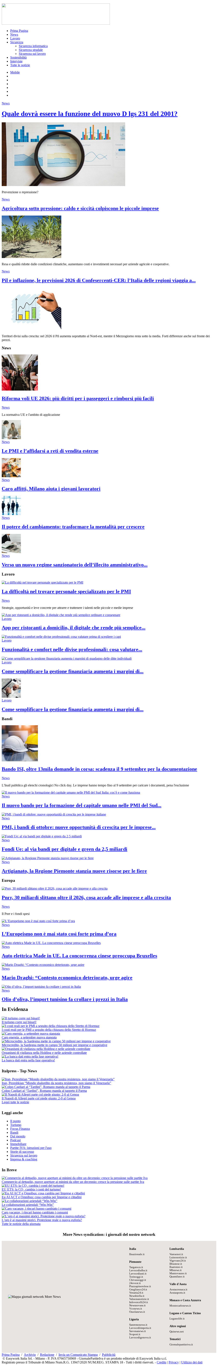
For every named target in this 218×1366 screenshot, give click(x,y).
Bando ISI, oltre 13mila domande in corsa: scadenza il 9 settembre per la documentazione (99, 769)
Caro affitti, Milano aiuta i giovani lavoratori (51, 488)
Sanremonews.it (138, 1324)
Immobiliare (18, 1144)
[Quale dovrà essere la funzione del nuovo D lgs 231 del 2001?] (63, 185)
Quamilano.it (177, 1276)
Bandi (14, 1132)
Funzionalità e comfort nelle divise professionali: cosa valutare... (72, 649)
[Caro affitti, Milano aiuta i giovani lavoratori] (11, 476)
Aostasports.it (177, 1292)
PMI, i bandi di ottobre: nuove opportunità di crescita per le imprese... (79, 827)
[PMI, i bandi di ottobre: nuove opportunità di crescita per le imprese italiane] (54, 814)
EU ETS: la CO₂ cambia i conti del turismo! (31, 1189)
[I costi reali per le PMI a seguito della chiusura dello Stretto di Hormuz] (50, 1026)
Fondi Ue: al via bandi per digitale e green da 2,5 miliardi (64, 849)
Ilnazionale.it (137, 1254)
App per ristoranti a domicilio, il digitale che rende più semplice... (73, 627)
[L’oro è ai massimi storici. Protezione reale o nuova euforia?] (43, 1216)
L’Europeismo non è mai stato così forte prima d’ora (59, 934)
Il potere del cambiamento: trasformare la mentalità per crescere (73, 526)
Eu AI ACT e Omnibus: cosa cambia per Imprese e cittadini (42, 1197)
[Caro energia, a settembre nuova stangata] (31, 1033)
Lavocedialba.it (138, 1270)
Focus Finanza (20, 1128)
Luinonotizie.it (178, 1257)
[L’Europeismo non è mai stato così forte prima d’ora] (38, 921)
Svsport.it (134, 1334)
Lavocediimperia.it (140, 1327)
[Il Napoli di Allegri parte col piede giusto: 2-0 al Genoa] (40, 1094)
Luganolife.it (177, 1318)
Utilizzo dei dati (191, 1362)
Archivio (30, 1354)
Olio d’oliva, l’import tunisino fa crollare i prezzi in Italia (65, 999)
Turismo (15, 1125)
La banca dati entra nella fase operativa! (28, 1060)
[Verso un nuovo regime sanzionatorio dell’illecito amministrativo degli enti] (11, 552)
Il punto (15, 1121)
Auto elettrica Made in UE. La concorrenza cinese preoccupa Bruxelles (79, 955)
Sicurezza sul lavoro (32, 53)
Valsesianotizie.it (139, 1299)
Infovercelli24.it (138, 1302)
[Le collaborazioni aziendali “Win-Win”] (29, 1201)
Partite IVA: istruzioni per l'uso (31, 1148)
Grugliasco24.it (138, 1289)
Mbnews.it (175, 1270)
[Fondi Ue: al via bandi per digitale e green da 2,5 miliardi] (42, 836)
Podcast (15, 1140)
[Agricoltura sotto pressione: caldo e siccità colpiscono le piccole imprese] (31, 257)
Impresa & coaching (23, 1159)
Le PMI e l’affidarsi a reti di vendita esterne (50, 451)
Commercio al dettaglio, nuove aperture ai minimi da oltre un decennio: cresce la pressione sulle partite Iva (73, 1182)
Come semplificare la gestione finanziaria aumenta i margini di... (72, 671)
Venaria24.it (136, 1292)
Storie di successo (22, 1151)
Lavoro (15, 38)
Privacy (174, 1362)
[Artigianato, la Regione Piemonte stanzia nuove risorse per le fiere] (48, 858)
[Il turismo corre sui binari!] (21, 1018)
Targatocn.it (136, 1267)
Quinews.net (176, 1331)
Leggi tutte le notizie (15, 1102)
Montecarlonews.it (180, 1305)
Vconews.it (135, 1308)
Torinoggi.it (136, 1276)
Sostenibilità (18, 57)
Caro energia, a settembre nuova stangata (29, 1037)
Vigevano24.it (177, 1260)
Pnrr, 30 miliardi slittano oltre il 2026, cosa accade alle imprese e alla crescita (86, 897)
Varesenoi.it (176, 1254)
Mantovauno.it (178, 1273)
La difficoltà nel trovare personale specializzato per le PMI (66, 591)
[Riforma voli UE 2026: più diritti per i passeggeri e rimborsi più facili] (20, 389)
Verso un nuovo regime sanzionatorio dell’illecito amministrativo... (75, 564)
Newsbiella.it (136, 1295)
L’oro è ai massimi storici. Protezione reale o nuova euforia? (42, 1220)
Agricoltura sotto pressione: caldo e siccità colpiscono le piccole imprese (80, 208)
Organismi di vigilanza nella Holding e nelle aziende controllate (44, 1052)
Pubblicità (108, 1354)
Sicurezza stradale (31, 50)
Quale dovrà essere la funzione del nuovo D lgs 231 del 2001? (90, 113)
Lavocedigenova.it (140, 1337)
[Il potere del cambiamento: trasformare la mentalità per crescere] (11, 514)
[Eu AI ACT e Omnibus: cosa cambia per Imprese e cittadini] (43, 1193)
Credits (161, 1362)
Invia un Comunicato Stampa (78, 1354)
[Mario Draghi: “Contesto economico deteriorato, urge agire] (43, 965)
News (14, 34)
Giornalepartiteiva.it (181, 1344)
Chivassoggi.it (137, 1280)
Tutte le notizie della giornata (21, 1224)
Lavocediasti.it (137, 1273)
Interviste (16, 61)
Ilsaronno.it (176, 1267)
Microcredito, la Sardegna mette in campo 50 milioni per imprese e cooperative (54, 1045)
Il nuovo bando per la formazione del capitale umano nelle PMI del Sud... (81, 805)
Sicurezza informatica (33, 46)
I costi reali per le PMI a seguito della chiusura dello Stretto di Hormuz (49, 1030)
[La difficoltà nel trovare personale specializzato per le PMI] (42, 582)
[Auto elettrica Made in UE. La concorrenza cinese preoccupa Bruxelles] (51, 943)
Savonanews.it (137, 1331)
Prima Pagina (19, 30)
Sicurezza (16, 42)
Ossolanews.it (137, 1311)
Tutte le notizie (20, 65)
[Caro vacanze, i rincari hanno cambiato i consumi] (36, 1208)
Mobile (15, 72)
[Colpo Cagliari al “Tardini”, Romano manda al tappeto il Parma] (46, 1087)
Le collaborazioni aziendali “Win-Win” (28, 1205)
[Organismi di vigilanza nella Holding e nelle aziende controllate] (46, 1049)
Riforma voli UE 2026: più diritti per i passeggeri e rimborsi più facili (78, 398)
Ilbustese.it (175, 1263)
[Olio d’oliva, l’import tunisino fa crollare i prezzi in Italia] (41, 986)
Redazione (47, 1354)
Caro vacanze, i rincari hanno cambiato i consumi (35, 1212)
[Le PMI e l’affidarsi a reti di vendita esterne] (11, 438)
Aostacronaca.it (178, 1289)
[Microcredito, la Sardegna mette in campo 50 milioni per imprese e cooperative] (56, 1041)
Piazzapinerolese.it (140, 1286)
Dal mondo (17, 1136)
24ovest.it (135, 1283)
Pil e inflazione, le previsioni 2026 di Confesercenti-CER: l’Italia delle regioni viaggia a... (99, 280)
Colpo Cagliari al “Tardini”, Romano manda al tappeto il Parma (44, 1090)
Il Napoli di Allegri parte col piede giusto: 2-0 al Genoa (39, 1098)
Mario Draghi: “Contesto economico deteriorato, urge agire (67, 977)
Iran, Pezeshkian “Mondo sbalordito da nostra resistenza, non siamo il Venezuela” (56, 1083)
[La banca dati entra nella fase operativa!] (30, 1056)
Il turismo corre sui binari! (19, 1022)
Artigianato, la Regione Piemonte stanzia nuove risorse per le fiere (74, 871)
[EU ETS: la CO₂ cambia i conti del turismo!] (33, 1185)
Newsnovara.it (137, 1305)
